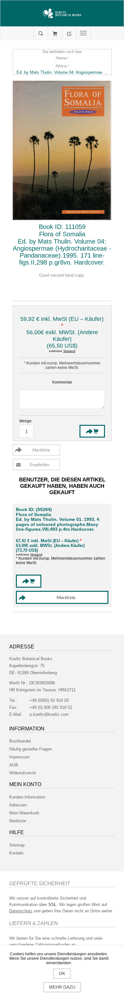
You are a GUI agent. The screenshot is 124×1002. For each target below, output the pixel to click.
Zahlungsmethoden (52, 944)
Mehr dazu (62, 987)
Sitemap (16, 845)
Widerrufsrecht (22, 773)
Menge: (25, 421)
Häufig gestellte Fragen (30, 749)
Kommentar (62, 382)
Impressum (19, 757)
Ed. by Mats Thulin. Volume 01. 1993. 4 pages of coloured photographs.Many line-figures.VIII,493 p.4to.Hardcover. (57, 524)
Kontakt (16, 853)
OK (62, 973)
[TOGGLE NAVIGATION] (83, 33)
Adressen (18, 805)
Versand (69, 351)
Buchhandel (20, 741)
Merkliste (17, 821)
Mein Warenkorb (55, 33)
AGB (13, 765)
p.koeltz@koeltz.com (49, 714)
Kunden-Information (27, 797)
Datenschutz (20, 911)
